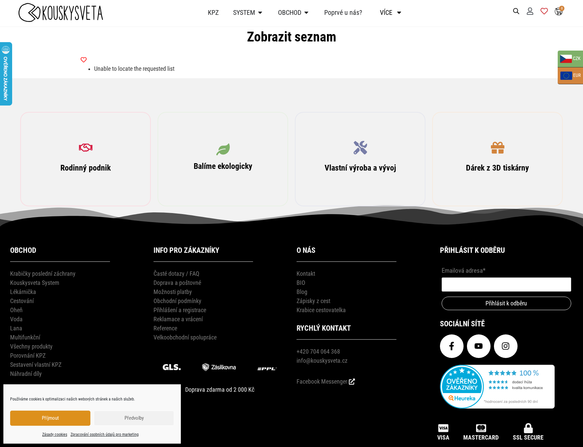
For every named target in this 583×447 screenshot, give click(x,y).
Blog (302, 291)
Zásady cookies (54, 434)
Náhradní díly (26, 373)
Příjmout (50, 418)
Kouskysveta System (34, 282)
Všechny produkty (31, 346)
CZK (569, 59)
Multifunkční (25, 337)
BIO (301, 282)
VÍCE (386, 12)
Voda (16, 319)
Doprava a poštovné (177, 282)
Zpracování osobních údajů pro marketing (105, 434)
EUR (569, 76)
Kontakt (306, 273)
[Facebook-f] (452, 346)
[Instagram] (506, 346)
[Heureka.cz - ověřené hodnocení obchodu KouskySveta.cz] (497, 406)
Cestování (22, 300)
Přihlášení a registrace (180, 310)
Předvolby (134, 418)
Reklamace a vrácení (178, 319)
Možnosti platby (173, 291)
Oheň (16, 310)
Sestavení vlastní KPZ (35, 364)
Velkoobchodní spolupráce (185, 337)
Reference (165, 328)
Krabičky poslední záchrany (43, 273)
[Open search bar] (516, 10)
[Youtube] (479, 346)
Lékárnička (23, 291)
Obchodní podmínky (177, 300)
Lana (16, 328)
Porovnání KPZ (28, 355)
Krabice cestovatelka (321, 310)
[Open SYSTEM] (260, 12)
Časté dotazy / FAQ (176, 273)
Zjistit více (86, 174)
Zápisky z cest (313, 300)
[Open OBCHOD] (306, 12)
